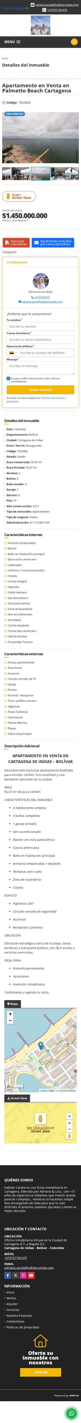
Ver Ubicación (38, 1127)
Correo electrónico (19, 333)
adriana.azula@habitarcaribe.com (57, 5)
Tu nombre (14, 320)
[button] (74, 112)
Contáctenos (15, 1321)
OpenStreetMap (67, 1090)
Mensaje (13, 359)
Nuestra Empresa (19, 1316)
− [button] (10, 1020)
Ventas (11, 1298)
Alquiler (12, 1304)
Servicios (12, 1310)
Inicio (5, 58)
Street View (21, 196)
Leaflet (43, 1090)
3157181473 (42, 297)
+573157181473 (57, 10)
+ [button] (10, 1014)
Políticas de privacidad (22, 1327)
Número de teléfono (20, 346)
